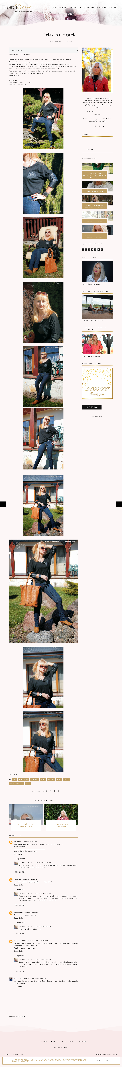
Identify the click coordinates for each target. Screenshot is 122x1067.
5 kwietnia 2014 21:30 (43, 893)
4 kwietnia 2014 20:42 (29, 879)
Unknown (17, 841)
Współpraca (103, 7)
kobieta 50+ (34, 779)
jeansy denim (23, 779)
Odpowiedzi (21, 859)
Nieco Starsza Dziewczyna (24, 978)
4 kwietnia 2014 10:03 (29, 841)
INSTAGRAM (68, 1041)
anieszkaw (18, 912)
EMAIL (55, 1041)
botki (14, 779)
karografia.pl (112, 1054)
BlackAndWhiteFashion (23, 940)
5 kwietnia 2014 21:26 (43, 862)
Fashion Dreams (20, 1054)
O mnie (55, 7)
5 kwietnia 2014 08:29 (30, 912)
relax (59, 779)
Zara (28, 783)
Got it (106, 1060)
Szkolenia (82, 7)
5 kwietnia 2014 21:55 (42, 978)
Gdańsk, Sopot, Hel (94, 221)
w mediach (62, 7)
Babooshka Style (25, 862)
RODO (115, 7)
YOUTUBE (82, 1041)
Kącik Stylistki (92, 7)
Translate (26, 54)
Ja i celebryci (72, 7)
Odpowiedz (18, 854)
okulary (51, 779)
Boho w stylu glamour (94, 191)
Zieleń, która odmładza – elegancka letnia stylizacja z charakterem (94, 175)
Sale (110, 7)
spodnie (66, 779)
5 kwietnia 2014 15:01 (40, 940)
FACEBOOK (43, 1041)
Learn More (96, 1060)
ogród (43, 779)
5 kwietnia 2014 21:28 (43, 926)
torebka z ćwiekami (16, 783)
